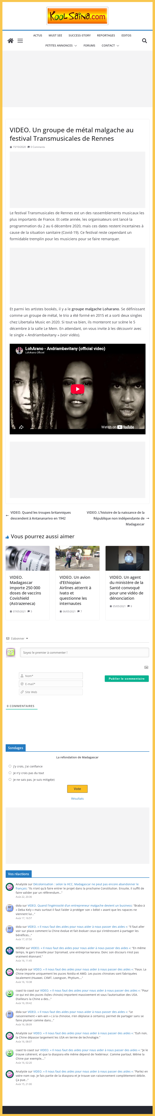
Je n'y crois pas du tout (28, 773)
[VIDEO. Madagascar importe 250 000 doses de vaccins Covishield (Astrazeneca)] (28, 558)
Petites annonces (59, 45)
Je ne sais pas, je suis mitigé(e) (33, 780)
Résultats (77, 798)
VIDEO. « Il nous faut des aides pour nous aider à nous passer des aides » (77, 927)
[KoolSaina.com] (10, 41)
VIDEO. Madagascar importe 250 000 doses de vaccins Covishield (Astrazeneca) (25, 590)
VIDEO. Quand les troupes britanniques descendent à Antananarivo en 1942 (40, 515)
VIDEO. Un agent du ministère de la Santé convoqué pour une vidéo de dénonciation (126, 588)
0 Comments (38, 147)
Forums (89, 45)
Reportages (106, 35)
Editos (126, 35)
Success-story (80, 35)
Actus (37, 35)
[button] (75, 46)
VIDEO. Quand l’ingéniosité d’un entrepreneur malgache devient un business (80, 905)
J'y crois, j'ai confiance (28, 766)
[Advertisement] (77, 79)
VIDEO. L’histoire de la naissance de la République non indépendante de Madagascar (116, 518)
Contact (108, 45)
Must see (55, 35)
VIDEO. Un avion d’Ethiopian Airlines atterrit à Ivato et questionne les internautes (75, 590)
